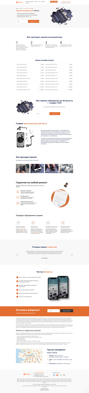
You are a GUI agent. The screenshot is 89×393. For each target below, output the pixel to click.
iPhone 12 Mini (19, 380)
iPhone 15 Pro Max (30, 381)
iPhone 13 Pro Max (45, 380)
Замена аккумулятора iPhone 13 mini (51, 89)
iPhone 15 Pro (24, 381)
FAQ (39, 1)
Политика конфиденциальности (46, 384)
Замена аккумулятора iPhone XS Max (51, 72)
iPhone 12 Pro (24, 380)
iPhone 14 (55, 380)
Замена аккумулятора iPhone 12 (22, 81)
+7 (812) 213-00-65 (65, 1)
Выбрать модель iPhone (30, 1)
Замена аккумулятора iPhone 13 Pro (51, 86)
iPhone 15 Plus (19, 381)
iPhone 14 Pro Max (65, 380)
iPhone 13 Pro (39, 380)
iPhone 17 (58, 381)
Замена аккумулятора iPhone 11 (22, 75)
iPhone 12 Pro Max (30, 380)
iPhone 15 (69, 380)
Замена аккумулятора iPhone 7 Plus (51, 64)
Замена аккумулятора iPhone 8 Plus (51, 67)
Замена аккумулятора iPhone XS (22, 72)
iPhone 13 (35, 380)
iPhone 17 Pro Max (69, 381)
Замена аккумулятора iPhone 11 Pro (51, 75)
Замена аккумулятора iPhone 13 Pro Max (23, 89)
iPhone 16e (55, 381)
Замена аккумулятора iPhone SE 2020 (51, 78)
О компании (42, 1)
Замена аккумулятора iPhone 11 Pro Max (23, 78)
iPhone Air (44, 382)
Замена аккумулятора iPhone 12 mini (51, 81)
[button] (30, 277)
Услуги (36, 1)
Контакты (34, 384)
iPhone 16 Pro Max (50, 381)
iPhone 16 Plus (39, 381)
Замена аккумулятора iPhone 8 (22, 67)
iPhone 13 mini (50, 380)
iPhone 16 (35, 381)
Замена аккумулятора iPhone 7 (22, 64)
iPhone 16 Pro (44, 381)
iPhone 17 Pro (63, 381)
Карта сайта (54, 384)
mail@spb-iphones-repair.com (39, 375)
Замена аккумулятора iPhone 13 (22, 86)
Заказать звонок (54, 1)
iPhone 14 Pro (59, 380)
